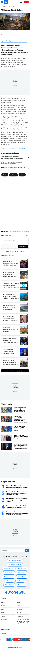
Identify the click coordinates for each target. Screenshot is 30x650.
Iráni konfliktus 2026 (15, 564)
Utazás (3, 612)
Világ (9, 6)
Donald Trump (22, 576)
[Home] (1, 6)
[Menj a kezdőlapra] (6, 2)
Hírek (5, 6)
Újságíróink (4, 619)
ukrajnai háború (8, 568)
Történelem (21, 584)
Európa (3, 602)
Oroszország (22, 568)
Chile (14, 6)
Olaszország (21, 572)
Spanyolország (8, 576)
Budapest (20, 580)
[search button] (27, 550)
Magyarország (9, 572)
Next (2, 609)
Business (3, 605)
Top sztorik (6, 404)
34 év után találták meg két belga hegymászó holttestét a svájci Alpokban (12, 157)
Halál (4, 174)
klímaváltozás (9, 584)
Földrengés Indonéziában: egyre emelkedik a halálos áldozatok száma (13, 168)
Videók (3, 616)
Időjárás (13, 174)
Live (26, 2)
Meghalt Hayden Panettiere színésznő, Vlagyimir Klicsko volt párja (11, 162)
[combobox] (15, 550)
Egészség (10, 580)
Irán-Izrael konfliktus (15, 560)
